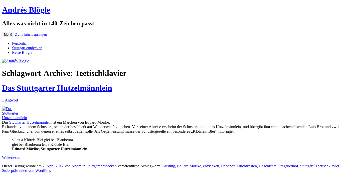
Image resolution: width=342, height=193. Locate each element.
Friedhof (228, 166)
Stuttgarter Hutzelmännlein (30, 122)
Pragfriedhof (288, 166)
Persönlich (20, 43)
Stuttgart (306, 166)
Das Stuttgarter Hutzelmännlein (57, 87)
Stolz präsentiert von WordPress (27, 170)
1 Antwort (10, 100)
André (76, 166)
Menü (8, 34)
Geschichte (267, 166)
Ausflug (168, 166)
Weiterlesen (13, 157)
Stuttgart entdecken (27, 48)
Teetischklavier (327, 166)
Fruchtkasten (247, 166)
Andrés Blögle (26, 9)
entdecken (211, 166)
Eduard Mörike (189, 166)
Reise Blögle (22, 52)
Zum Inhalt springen (31, 34)
